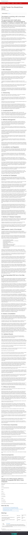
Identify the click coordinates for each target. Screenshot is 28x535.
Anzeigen (9, 13)
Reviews (8, 3)
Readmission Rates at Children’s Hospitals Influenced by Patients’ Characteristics (11, 529)
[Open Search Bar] (27, 3)
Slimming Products (3, 3)
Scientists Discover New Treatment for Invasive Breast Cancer (9, 530)
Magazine (21, 3)
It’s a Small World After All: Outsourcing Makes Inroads (10, 507)
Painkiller (13, 3)
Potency (16, 3)
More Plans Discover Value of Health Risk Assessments (10, 508)
